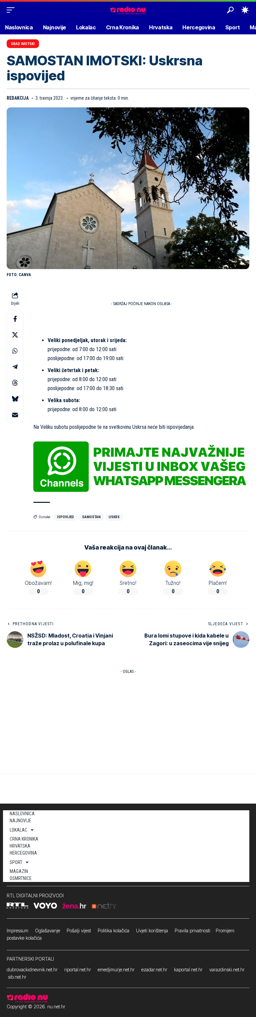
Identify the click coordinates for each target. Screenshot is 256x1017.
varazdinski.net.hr (227, 969)
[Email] (15, 415)
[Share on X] (15, 335)
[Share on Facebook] (15, 319)
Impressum (17, 930)
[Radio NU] (128, 9)
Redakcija (18, 98)
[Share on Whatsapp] (15, 351)
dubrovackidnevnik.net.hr (32, 969)
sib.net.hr (17, 977)
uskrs (114, 517)
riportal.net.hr (77, 969)
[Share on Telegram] (15, 367)
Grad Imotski (23, 44)
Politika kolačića (113, 930)
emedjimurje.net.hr (116, 969)
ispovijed (65, 517)
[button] (12, 10)
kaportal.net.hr (188, 969)
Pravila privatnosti (192, 930)
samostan (91, 517)
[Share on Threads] (15, 383)
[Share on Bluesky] (15, 399)
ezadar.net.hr (154, 969)
